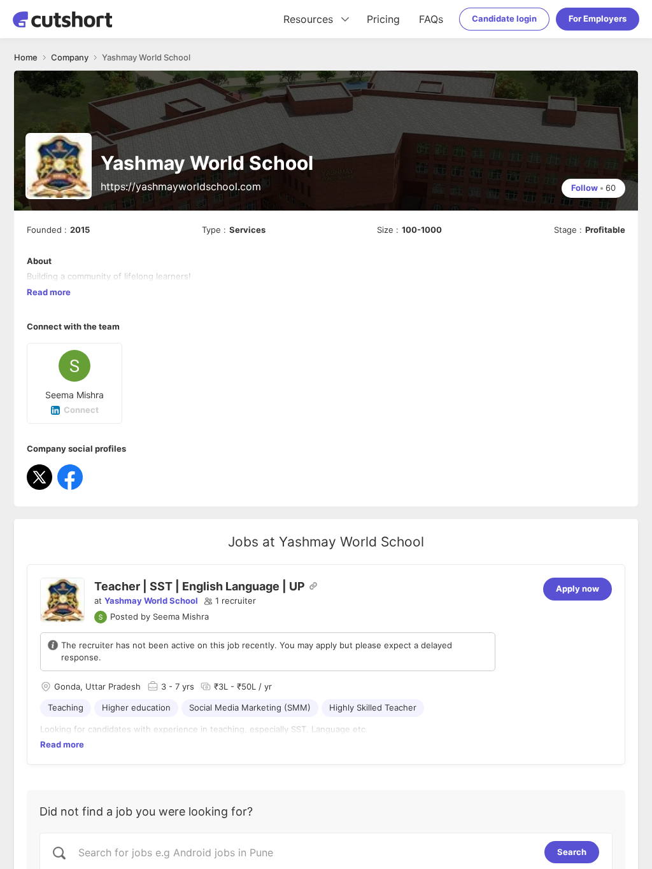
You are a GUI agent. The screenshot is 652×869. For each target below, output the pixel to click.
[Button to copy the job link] (313, 586)
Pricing (383, 19)
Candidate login (504, 18)
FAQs (431, 19)
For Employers (598, 18)
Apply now (577, 588)
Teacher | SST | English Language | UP (199, 586)
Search (571, 852)
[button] (230, 601)
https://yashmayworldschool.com (181, 186)
